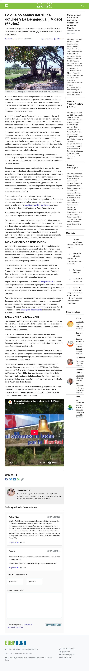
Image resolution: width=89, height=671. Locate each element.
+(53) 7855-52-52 (67, 649)
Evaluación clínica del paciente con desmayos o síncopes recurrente (74, 259)
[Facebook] (6, 479)
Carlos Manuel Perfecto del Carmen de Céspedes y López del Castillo (74, 21)
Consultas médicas (80, 371)
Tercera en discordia (80, 362)
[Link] (22, 479)
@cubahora (65, 652)
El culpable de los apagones (80, 324)
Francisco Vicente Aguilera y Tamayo (75, 104)
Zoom (78, 397)
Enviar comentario (53, 625)
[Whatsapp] (18, 479)
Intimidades (80, 357)
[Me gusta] (21, 542)
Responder (13, 542)
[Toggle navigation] (82, 5)
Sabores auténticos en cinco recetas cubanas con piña (80, 345)
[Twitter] (10, 479)
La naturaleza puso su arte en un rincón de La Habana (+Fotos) (80, 407)
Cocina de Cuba (79, 334)
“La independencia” (46, 282)
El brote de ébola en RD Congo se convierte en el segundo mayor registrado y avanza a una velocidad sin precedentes (75, 295)
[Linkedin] (14, 479)
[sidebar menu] (6, 5)
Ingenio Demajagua (72, 166)
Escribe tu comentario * (15, 590)
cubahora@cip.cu (68, 655)
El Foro (78, 318)
